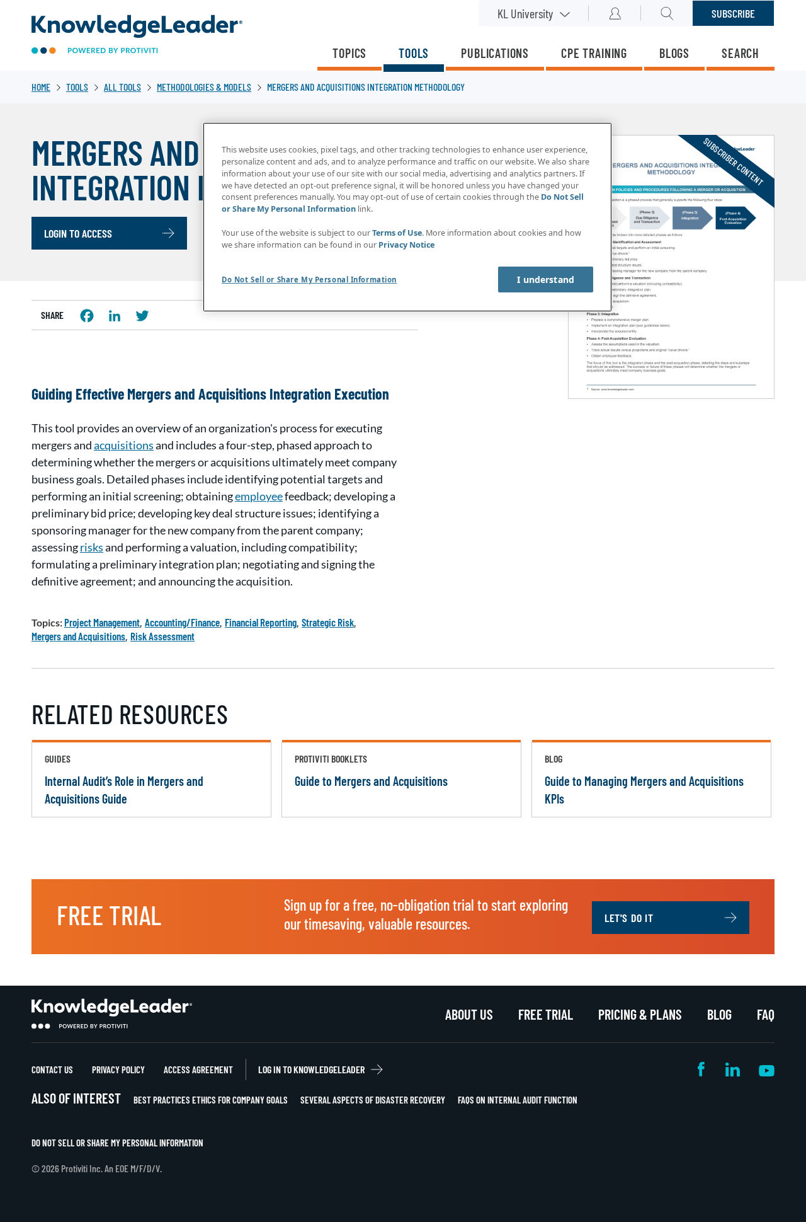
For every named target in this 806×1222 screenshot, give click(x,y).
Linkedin (732, 1069)
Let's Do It (629, 918)
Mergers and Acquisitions (78, 636)
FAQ (766, 1014)
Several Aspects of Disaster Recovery (372, 1099)
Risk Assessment (162, 636)
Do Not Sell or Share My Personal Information (117, 1142)
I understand (545, 279)
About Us (469, 1014)
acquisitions (124, 445)
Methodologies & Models (204, 87)
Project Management (102, 622)
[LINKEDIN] (114, 316)
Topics (349, 53)
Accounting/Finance (182, 622)
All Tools (122, 87)
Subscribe (733, 13)
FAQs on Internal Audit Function (517, 1099)
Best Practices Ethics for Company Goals (210, 1099)
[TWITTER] (142, 316)
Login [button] (615, 13)
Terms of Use (397, 233)
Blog (719, 1014)
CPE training (594, 53)
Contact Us (52, 1069)
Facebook (702, 1069)
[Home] (136, 35)
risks (91, 547)
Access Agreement (198, 1069)
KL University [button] (525, 13)
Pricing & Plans (640, 1014)
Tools (414, 53)
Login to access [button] (78, 233)
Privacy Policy (118, 1069)
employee (259, 496)
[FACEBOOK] (87, 316)
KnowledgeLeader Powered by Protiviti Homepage (111, 1014)
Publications (495, 53)
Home (40, 87)
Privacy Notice (406, 244)
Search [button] (667, 13)
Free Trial (545, 1014)
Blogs (674, 53)
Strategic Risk (328, 622)
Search (740, 53)
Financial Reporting (261, 622)
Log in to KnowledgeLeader (311, 1069)
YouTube (767, 1069)
